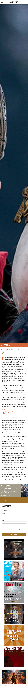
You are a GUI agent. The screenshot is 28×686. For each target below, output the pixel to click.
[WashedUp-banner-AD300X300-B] (14, 540)
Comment (4, 513)
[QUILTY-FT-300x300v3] (14, 583)
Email (3, 525)
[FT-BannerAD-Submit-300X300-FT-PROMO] (14, 625)
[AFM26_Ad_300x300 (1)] (14, 561)
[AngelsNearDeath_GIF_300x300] (14, 647)
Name (3, 520)
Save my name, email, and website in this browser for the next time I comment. (14, 530)
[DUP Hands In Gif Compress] (14, 604)
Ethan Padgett (6, 349)
